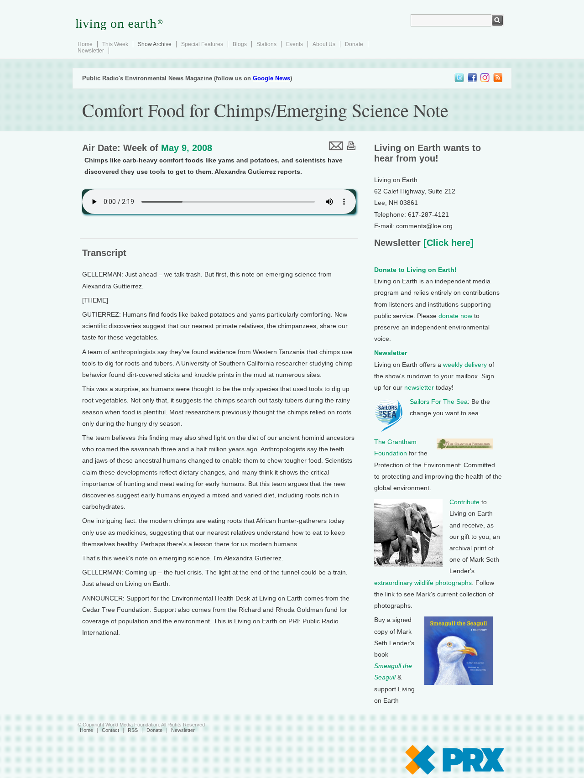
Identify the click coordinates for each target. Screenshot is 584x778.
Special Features (202, 44)
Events (294, 44)
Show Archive (155, 44)
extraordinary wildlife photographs (423, 582)
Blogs (240, 44)
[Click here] (447, 243)
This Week (115, 44)
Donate (354, 44)
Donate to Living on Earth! (415, 269)
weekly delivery (465, 364)
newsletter (419, 387)
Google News (271, 78)
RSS (133, 730)
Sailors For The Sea (439, 401)
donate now (455, 315)
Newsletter (91, 50)
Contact (110, 730)
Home (85, 44)
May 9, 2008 (186, 148)
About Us (324, 44)
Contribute (464, 502)
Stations (266, 44)
